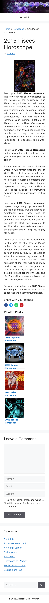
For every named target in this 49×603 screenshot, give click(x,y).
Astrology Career (13, 547)
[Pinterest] (22, 305)
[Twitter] (11, 305)
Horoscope (18, 29)
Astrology (9, 539)
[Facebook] (6, 305)
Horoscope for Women (15, 561)
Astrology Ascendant (15, 543)
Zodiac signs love (13, 570)
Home (7, 29)
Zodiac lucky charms (14, 565)
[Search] (41, 585)
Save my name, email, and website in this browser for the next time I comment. (25, 503)
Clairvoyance (10, 552)
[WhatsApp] (16, 305)
